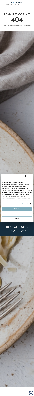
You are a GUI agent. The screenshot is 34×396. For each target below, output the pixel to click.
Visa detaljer (25, 204)
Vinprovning (18, 231)
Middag (11, 231)
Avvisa (17, 218)
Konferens (26, 231)
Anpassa (16, 213)
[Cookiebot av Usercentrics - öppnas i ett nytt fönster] (25, 176)
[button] (31, 393)
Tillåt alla (17, 209)
